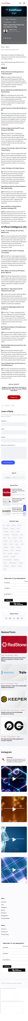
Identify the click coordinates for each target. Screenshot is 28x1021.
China (12, 531)
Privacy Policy (5, 934)
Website (3, 437)
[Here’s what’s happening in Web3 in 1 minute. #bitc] (14, 809)
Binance (14, 525)
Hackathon (6, 547)
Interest (12, 547)
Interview (18, 547)
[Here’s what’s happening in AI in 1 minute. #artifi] (14, 779)
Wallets (19, 566)
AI (9, 34)
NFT (4, 553)
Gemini (17, 544)
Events (20, 538)
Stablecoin (13, 566)
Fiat (11, 541)
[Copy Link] (10, 38)
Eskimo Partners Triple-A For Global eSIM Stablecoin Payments (13, 686)
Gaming (11, 544)
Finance (16, 541)
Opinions (16, 553)
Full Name (4, 421)
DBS (4, 538)
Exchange (6, 541)
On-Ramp (10, 553)
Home (3, 47)
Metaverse (18, 550)
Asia (2, 905)
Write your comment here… (8, 445)
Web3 (18, 34)
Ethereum (14, 538)
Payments (13, 556)
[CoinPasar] (6, 3)
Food (21, 541)
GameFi (5, 544)
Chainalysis (6, 531)
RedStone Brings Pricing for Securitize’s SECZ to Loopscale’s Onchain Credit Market (13, 659)
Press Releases (5, 918)
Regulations (16, 559)
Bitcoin (19, 525)
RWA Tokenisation (13, 563)
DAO (22, 534)
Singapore (4, 907)
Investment (6, 550)
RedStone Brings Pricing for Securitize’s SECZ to (18, 490)
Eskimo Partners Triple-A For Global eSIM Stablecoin (18, 500)
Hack (22, 544)
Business (13, 34)
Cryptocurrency (15, 534)
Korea (12, 550)
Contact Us (4, 932)
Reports (5, 563)
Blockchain (6, 528)
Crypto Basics (6, 534)
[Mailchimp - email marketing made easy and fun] (18, 605)
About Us (3, 929)
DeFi (9, 538)
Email (3, 429)
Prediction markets (7, 559)
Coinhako (17, 531)
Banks (8, 525)
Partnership (6, 556)
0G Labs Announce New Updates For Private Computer (12, 739)
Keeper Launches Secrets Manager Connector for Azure (18, 509)
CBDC (18, 528)
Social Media (6, 566)
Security (21, 563)
